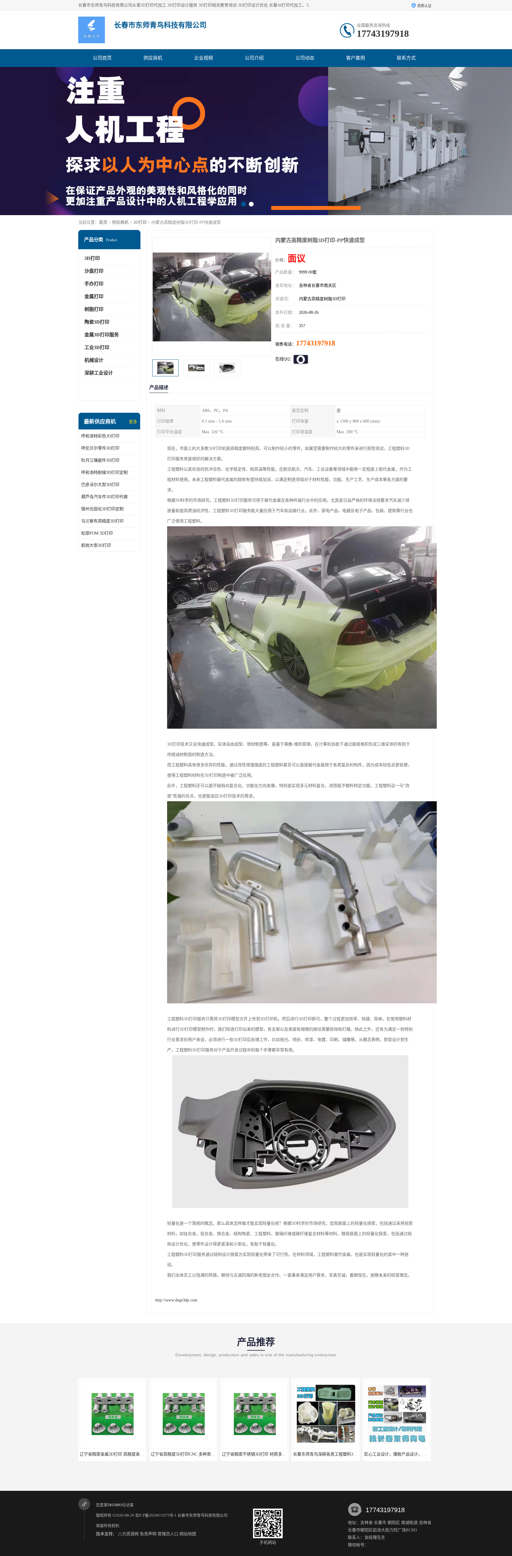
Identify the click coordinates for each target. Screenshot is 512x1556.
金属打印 (93, 296)
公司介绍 (254, 57)
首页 (103, 222)
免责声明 (148, 1534)
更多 (133, 422)
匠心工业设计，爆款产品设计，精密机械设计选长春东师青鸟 (349, 1454)
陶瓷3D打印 (96, 321)
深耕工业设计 (98, 372)
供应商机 (152, 57)
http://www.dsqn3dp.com (176, 1300)
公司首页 (102, 57)
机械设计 (93, 360)
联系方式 (406, 57)
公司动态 (304, 57)
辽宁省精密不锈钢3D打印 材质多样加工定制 (191, 1454)
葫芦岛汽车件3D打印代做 (104, 497)
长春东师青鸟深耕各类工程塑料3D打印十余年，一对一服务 (276, 1454)
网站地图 (188, 1534)
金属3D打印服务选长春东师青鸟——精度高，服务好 (412, 1454)
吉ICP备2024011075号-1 (156, 1515)
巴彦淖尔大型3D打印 (100, 484)
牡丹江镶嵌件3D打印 (100, 460)
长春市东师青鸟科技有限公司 (202, 1515)
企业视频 (203, 57)
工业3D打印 (96, 347)
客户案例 (355, 57)
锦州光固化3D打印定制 (102, 509)
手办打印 (93, 283)
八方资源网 (128, 1534)
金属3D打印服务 (101, 334)
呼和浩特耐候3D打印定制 (104, 472)
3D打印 (140, 222)
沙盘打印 (93, 271)
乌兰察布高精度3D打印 (102, 521)
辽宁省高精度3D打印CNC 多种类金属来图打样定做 (126, 1454)
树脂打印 (93, 309)
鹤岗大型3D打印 (96, 545)
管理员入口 (168, 1534)
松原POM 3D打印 (97, 533)
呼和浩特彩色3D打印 (100, 436)
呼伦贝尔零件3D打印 (100, 448)
